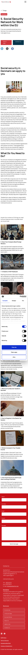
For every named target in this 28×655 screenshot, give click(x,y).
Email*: (3, 511)
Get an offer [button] (5, 42)
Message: (4, 525)
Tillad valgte (14, 352)
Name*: (3, 496)
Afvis (14, 357)
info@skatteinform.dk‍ (12, 586)
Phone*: (3, 518)
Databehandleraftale (6, 643)
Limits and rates (8, 613)
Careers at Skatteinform (6, 646)
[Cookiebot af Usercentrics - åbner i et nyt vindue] (20, 297)
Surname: (4, 504)
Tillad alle (14, 347)
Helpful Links (7, 624)
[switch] (24, 331)
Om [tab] (23, 300)
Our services (7, 610)
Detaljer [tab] (14, 300)
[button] (25, 2)
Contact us (18, 41)
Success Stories (8, 617)
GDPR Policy (3, 637)
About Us (6, 620)
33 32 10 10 (8, 582)
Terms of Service (5, 640)
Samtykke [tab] (5, 300)
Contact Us (7, 627)
